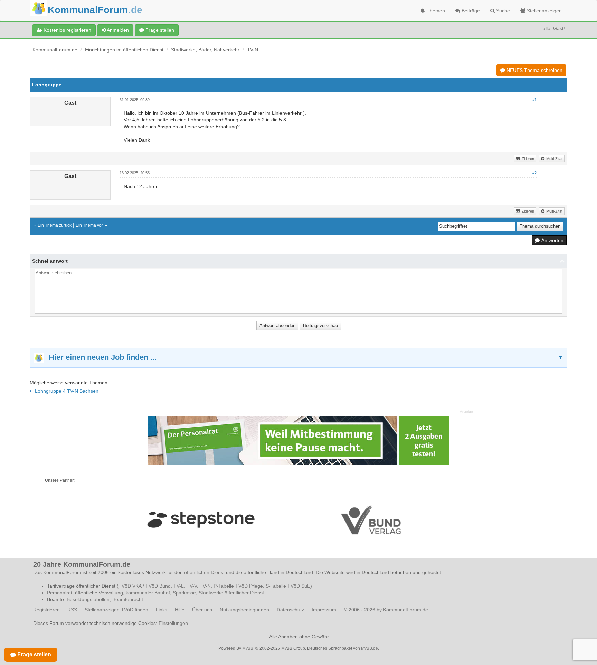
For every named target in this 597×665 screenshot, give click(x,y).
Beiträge (470, 10)
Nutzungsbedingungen (244, 609)
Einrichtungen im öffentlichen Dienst (124, 50)
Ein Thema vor (89, 225)
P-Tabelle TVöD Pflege (238, 586)
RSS (72, 609)
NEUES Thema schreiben (533, 70)
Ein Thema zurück (55, 225)
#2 (534, 173)
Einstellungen (173, 623)
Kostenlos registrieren (66, 30)
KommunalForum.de (54, 50)
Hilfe (179, 609)
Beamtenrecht (127, 599)
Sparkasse (184, 593)
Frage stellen (159, 30)
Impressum (324, 609)
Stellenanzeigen (543, 10)
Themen (435, 10)
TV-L (178, 586)
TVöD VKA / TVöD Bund (145, 586)
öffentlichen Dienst (204, 572)
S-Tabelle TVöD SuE (288, 586)
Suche (502, 10)
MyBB (247, 648)
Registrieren (47, 609)
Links (161, 609)
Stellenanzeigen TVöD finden (116, 609)
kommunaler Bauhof (148, 593)
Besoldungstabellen (88, 599)
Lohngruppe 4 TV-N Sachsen (66, 391)
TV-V (192, 586)
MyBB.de (369, 648)
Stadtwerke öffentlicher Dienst (231, 593)
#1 (534, 99)
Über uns (202, 609)
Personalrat (59, 593)
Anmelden (117, 30)
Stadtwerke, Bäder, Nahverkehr (205, 50)
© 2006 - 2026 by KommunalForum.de (386, 609)
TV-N (252, 50)
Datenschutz (290, 609)
